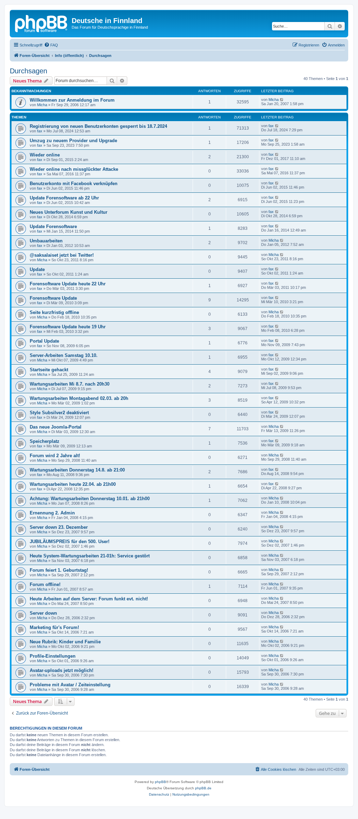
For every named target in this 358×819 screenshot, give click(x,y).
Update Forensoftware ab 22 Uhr (64, 197)
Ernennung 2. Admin (52, 512)
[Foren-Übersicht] (42, 23)
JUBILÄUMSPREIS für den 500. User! (69, 541)
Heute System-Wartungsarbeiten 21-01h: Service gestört (90, 555)
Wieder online (45, 155)
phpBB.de (203, 788)
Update (37, 269)
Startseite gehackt (49, 369)
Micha (42, 105)
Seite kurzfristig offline (54, 312)
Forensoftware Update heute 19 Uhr (68, 326)
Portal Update (44, 341)
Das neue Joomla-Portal (55, 427)
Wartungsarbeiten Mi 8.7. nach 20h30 (69, 384)
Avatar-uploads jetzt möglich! (61, 670)
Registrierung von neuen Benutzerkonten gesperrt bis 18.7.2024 (98, 126)
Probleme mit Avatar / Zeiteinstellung (70, 684)
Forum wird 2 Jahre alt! (55, 455)
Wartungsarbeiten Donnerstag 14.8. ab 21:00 (77, 470)
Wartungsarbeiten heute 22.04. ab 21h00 (73, 484)
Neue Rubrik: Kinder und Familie (65, 641)
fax (39, 131)
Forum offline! (45, 584)
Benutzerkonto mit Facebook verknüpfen (73, 183)
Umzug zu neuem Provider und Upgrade (73, 140)
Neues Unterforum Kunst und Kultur (68, 212)
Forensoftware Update (53, 298)
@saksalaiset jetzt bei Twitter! (62, 255)
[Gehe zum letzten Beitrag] (282, 99)
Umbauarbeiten (46, 240)
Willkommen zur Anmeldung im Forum (72, 100)
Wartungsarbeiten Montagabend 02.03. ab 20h (79, 398)
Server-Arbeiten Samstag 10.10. (64, 355)
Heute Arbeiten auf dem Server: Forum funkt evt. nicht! (89, 598)
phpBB (160, 782)
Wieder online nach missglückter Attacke (74, 169)
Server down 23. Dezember (59, 527)
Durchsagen (28, 71)
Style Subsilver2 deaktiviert (59, 412)
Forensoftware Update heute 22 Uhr (68, 283)
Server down (43, 613)
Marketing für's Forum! (54, 627)
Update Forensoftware (53, 226)
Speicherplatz (44, 441)
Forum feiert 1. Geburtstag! (59, 570)
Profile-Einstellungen (53, 656)
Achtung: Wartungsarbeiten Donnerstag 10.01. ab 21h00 (90, 498)
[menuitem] (51, 45)
